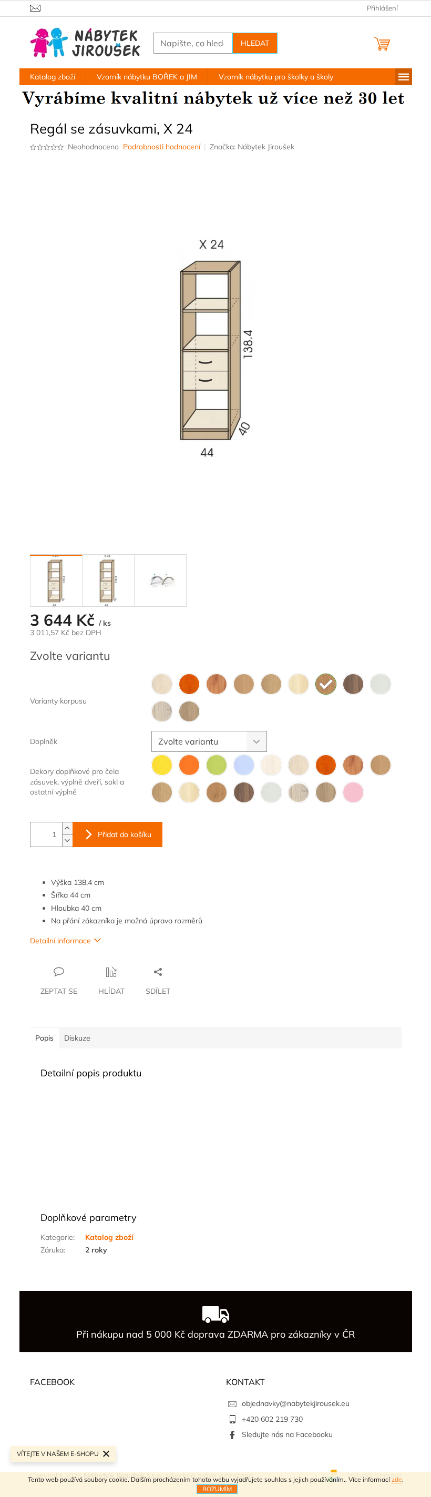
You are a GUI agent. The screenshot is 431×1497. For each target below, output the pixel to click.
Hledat (255, 43)
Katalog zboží (109, 1237)
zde (397, 1479)
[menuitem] (52, 76)
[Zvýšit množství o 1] (67, 828)
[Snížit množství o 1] (67, 840)
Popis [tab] (44, 1038)
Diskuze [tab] (77, 1038)
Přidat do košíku (124, 834)
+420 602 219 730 (272, 1419)
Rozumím (217, 1489)
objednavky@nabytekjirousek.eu (296, 1403)
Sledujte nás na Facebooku (287, 1434)
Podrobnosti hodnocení (161, 146)
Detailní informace (60, 940)
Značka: (252, 146)
